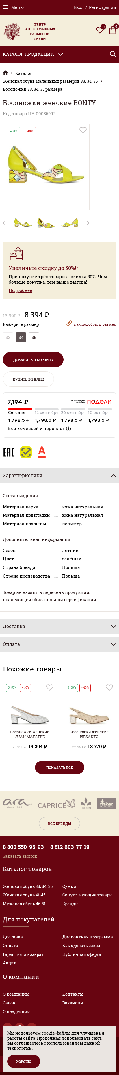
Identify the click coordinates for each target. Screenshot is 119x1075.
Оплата (10, 945)
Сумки (69, 886)
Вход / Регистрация (95, 7)
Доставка (13, 937)
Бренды (70, 904)
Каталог (23, 73)
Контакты (72, 994)
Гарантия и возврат (23, 954)
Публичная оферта (81, 954)
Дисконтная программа (87, 937)
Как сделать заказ (81, 945)
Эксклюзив (5, 72)
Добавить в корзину (33, 359)
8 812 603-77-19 (70, 846)
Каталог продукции (28, 54)
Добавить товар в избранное (49, 687)
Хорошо (23, 1061)
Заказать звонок (20, 856)
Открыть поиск (113, 54)
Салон (9, 1003)
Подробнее (20, 290)
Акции (10, 963)
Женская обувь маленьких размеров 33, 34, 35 (50, 81)
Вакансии (72, 1003)
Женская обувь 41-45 (24, 895)
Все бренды (59, 823)
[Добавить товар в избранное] (83, 130)
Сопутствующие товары (87, 895)
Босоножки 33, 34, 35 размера (32, 89)
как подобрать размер (95, 324)
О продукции (16, 1011)
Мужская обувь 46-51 (24, 904)
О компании (16, 994)
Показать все (59, 767)
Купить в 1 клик (28, 379)
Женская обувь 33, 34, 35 (28, 886)
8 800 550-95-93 (23, 846)
